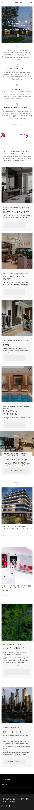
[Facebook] (2, 806)
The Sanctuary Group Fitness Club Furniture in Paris (16, 587)
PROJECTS (13, 800)
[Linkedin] (9, 806)
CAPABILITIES (5, 800)
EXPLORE (14, 225)
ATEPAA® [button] (4, 784)
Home (13, 798)
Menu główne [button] (6, 779)
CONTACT (26, 800)
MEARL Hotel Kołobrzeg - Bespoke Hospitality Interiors (17, 527)
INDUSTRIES (24, 798)
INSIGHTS (20, 800)
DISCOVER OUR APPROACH (16, 672)
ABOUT (18, 798)
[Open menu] (4, 2)
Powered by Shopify (8, 801)
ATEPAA (5, 798)
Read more (5, 531)
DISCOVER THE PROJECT (17, 470)
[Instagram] (6, 806)
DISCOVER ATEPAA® (14, 761)
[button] (17, 789)
